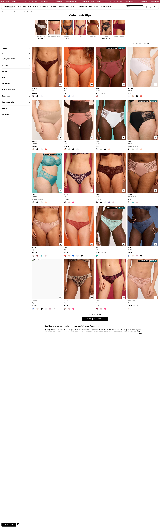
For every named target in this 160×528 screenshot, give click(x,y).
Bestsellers (93, 6)
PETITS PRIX (22, 6)
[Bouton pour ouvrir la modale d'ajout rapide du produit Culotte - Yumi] (123, 84)
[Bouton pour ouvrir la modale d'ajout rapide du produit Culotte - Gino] (91, 137)
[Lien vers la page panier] (151, 7)
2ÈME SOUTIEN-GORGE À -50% (38, 6)
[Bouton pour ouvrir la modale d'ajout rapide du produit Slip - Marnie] (60, 297)
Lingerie (53, 6)
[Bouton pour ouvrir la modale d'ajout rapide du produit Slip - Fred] (91, 84)
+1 (54, 308)
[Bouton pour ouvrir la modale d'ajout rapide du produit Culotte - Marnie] (155, 244)
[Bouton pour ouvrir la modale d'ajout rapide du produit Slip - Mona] (91, 244)
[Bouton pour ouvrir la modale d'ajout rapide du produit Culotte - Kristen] (155, 84)
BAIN (67, 6)
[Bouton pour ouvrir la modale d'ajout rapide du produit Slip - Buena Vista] (155, 297)
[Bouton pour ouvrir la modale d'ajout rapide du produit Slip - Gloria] (60, 84)
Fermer (18, 524)
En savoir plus (141, 333)
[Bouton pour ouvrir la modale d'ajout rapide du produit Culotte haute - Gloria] (123, 190)
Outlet (73, 6)
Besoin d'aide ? (10, 524)
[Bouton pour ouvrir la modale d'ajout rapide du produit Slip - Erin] (123, 244)
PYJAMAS (61, 6)
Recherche (130, 6)
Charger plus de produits (95, 319)
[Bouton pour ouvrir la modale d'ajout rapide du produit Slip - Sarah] (91, 190)
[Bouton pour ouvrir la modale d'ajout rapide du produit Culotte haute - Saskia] (155, 190)
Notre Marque (106, 6)
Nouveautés (83, 6)
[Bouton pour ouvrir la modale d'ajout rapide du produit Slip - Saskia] (60, 244)
